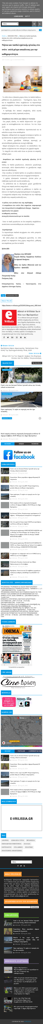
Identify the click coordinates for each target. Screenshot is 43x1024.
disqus (21, 444)
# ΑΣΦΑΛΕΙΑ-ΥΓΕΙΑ (12, 295)
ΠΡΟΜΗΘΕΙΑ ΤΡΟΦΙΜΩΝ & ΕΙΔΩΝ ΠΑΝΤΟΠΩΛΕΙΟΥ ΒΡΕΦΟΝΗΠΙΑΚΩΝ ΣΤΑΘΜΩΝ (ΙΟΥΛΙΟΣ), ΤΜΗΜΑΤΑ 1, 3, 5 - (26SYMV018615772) (21, 588)
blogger (8, 444)
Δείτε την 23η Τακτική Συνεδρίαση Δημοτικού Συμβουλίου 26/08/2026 (23, 1000)
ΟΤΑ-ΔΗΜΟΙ (18, 847)
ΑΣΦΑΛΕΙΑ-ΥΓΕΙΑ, (19, 60)
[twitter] (21, 866)
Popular (21, 751)
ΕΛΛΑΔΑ (27, 844)
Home (4, 36)
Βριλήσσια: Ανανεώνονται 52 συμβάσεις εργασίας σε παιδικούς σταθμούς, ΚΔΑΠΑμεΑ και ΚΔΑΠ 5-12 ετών (25, 572)
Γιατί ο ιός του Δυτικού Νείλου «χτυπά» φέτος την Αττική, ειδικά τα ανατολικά (21, 386)
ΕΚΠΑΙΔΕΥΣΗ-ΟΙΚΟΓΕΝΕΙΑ (11, 844)
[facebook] (18, 866)
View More (37, 363)
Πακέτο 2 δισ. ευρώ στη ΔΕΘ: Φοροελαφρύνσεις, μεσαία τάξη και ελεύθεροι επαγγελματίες (26, 940)
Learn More (18, 16)
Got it (27, 16)
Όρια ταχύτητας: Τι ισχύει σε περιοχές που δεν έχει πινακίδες (18, 410)
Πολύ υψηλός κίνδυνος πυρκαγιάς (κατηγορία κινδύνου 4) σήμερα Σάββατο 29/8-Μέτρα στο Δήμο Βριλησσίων (20, 435)
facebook (35, 444)
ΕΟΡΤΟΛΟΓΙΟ (6, 847)
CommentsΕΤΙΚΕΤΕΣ (35, 751)
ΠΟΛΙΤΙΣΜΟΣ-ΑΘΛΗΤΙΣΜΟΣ (12, 850)
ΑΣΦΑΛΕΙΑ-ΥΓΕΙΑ (33, 30)
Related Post (7, 363)
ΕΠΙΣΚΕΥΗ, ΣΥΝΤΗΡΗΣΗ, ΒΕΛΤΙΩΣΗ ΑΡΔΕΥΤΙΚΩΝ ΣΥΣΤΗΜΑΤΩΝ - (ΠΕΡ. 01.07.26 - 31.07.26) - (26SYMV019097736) (18, 600)
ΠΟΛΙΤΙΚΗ (29, 847)
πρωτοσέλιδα (13, 667)
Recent (8, 751)
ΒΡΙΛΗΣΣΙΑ (31, 840)
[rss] (24, 866)
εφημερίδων (21, 667)
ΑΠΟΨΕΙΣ (5, 840)
